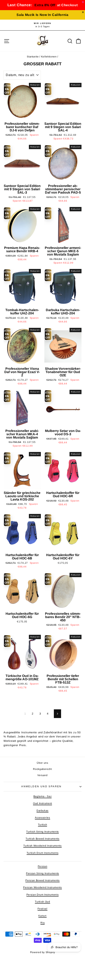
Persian (42, 866)
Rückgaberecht (42, 769)
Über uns (42, 762)
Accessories (42, 817)
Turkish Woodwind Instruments (42, 845)
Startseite (33, 56)
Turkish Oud (42, 901)
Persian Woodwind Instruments (42, 887)
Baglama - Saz (42, 796)
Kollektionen (49, 56)
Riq (42, 922)
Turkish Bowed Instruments (42, 838)
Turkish (42, 824)
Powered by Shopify (42, 952)
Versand (42, 775)
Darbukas (42, 810)
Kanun (42, 915)
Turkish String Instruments (42, 831)
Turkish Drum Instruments (43, 852)
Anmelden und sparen (41, 786)
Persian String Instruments (42, 873)
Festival (42, 908)
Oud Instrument (42, 803)
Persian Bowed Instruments (42, 880)
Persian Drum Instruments (42, 894)
